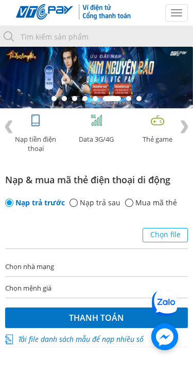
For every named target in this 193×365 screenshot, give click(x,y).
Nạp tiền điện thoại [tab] (35, 144)
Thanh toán (96, 317)
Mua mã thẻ (156, 203)
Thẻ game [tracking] (157, 139)
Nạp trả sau (100, 203)
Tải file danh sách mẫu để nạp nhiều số (81, 339)
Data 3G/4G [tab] (96, 139)
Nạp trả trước (40, 203)
